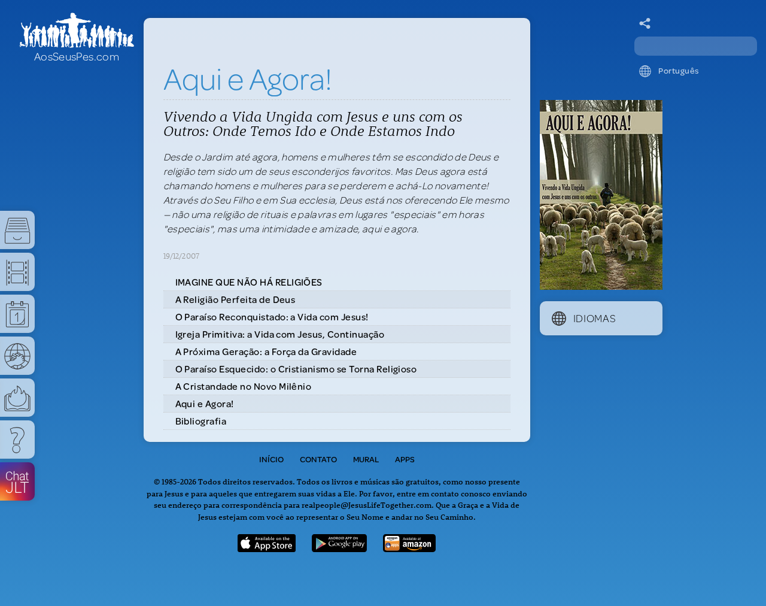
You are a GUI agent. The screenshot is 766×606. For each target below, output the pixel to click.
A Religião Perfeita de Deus (235, 299)
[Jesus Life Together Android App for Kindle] (409, 548)
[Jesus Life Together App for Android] (339, 548)
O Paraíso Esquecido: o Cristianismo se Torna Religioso (296, 368)
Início (271, 459)
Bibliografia (201, 421)
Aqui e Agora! (204, 403)
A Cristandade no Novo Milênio (243, 386)
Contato (318, 459)
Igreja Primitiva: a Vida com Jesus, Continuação (280, 334)
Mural (366, 459)
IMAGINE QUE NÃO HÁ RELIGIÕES (249, 282)
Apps (405, 459)
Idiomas (594, 318)
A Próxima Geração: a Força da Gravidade (266, 351)
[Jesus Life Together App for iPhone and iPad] (267, 548)
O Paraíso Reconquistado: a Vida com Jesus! (272, 316)
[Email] (645, 24)
